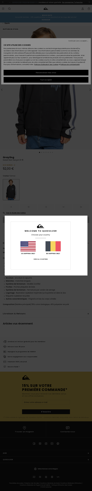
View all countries (41, 259)
